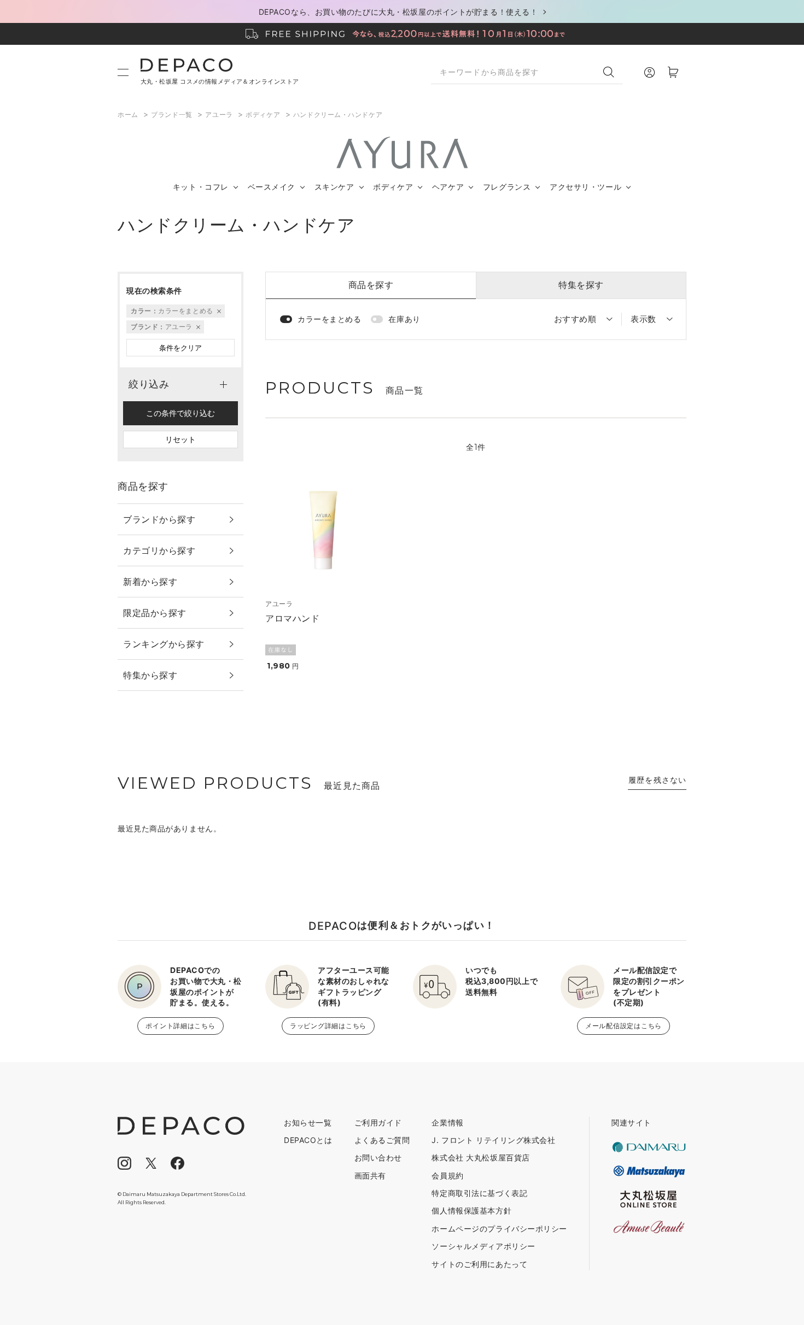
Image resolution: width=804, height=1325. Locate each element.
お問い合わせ (378, 1157)
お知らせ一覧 (307, 1122)
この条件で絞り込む (180, 413)
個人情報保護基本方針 (471, 1210)
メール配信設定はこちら (623, 1026)
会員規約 (447, 1175)
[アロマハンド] (323, 529)
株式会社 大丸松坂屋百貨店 (480, 1157)
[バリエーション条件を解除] (218, 311)
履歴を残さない (657, 779)
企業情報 (447, 1122)
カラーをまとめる (329, 319)
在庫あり (404, 319)
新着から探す (150, 581)
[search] (612, 72)
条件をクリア (180, 347)
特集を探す (581, 284)
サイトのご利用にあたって (479, 1264)
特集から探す (150, 675)
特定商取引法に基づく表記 (479, 1193)
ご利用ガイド (378, 1122)
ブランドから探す (159, 519)
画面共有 (370, 1175)
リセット (180, 439)
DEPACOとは (308, 1140)
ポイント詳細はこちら (180, 1026)
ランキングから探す (164, 643)
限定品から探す (155, 612)
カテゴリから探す (159, 550)
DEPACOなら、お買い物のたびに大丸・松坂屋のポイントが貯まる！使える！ (398, 11)
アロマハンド (292, 618)
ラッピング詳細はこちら (328, 1026)
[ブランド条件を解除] (197, 327)
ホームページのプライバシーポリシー (499, 1228)
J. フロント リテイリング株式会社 (493, 1140)
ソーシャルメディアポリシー (483, 1246)
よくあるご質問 (382, 1140)
